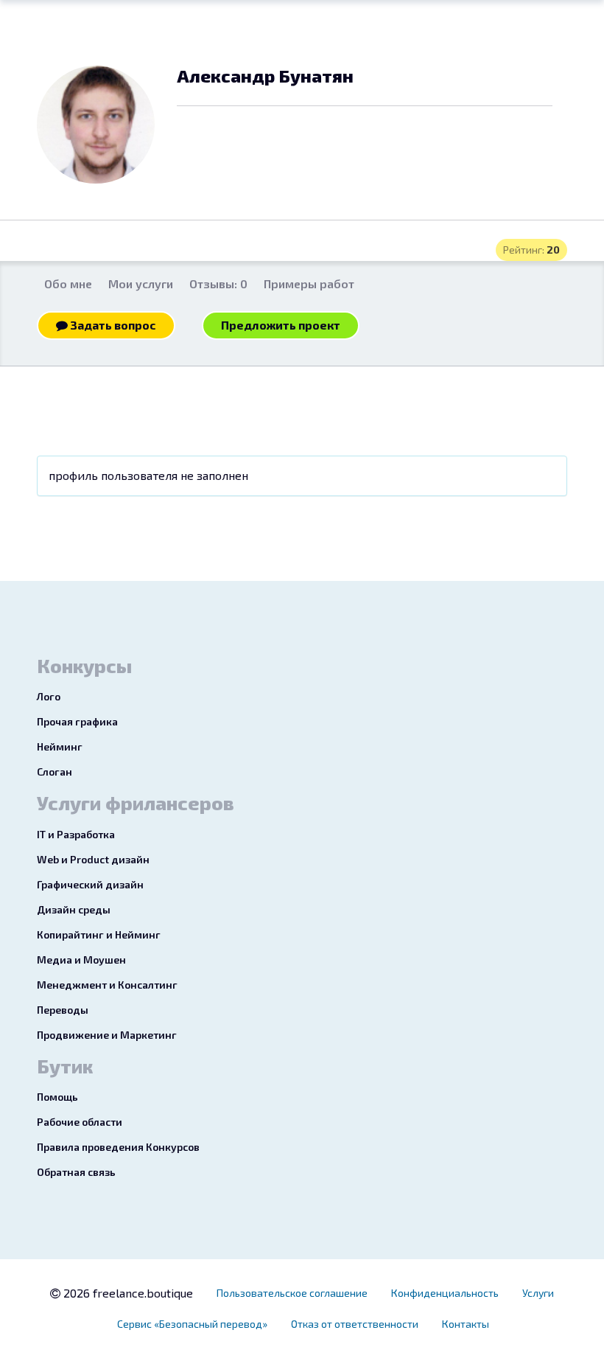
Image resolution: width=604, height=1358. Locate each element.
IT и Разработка (76, 834)
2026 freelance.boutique (126, 1293)
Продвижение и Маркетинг (107, 1034)
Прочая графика (77, 721)
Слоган (54, 771)
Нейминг (59, 746)
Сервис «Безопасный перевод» (192, 1323)
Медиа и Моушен (81, 959)
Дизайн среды (73, 909)
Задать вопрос (112, 325)
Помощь (57, 1096)
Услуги (538, 1292)
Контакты (465, 1323)
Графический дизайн (90, 884)
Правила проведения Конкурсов (118, 1147)
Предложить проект (280, 325)
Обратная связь (76, 1172)
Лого (48, 696)
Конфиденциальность (445, 1292)
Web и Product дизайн (93, 859)
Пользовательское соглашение (292, 1292)
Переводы (62, 1009)
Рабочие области (79, 1121)
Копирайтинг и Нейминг (99, 934)
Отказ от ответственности (354, 1323)
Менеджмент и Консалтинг (107, 984)
